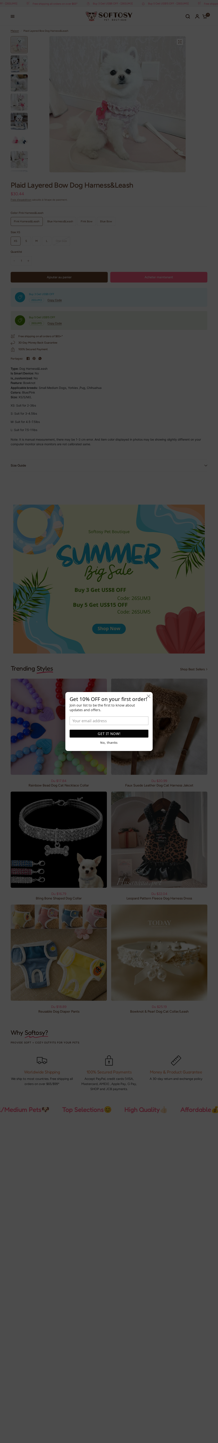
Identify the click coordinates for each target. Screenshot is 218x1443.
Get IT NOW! (109, 733)
